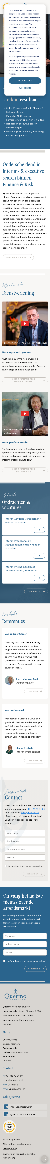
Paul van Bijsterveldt (21, 1107)
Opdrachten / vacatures (15, 1052)
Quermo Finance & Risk (22, 1114)
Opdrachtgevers (11, 1044)
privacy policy (35, 866)
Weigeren (25, 88)
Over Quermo (10, 1039)
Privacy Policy (10, 1148)
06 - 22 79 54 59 (36, 809)
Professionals (10, 1048)
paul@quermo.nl (30, 812)
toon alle (34, 591)
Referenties (9, 1056)
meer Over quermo (16, 257)
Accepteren (25, 80)
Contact (7, 1060)
